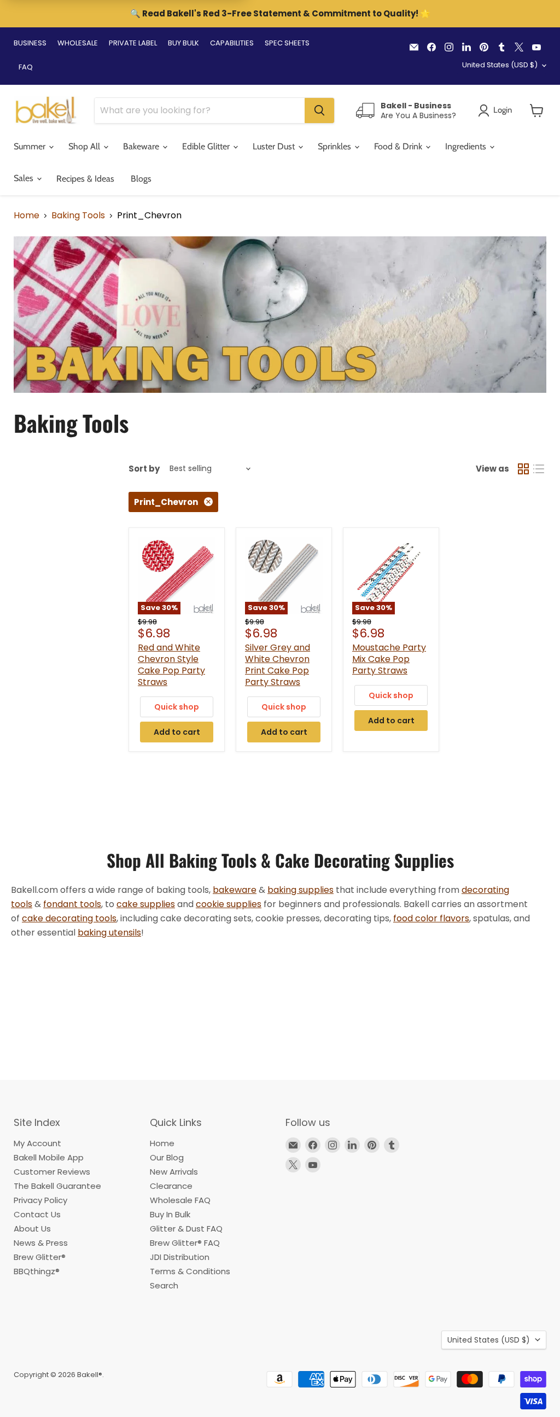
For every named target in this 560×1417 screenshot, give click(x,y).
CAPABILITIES (232, 43)
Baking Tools (78, 215)
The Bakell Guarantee (57, 1186)
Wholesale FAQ (180, 1200)
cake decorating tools (69, 918)
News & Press (41, 1242)
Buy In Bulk (170, 1214)
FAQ (26, 67)
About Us (32, 1228)
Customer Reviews (52, 1171)
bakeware (234, 890)
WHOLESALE (77, 43)
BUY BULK (183, 43)
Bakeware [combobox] (142, 146)
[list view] (538, 469)
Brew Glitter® (40, 1257)
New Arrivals (174, 1171)
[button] (536, 110)
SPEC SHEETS (287, 43)
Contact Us (37, 1214)
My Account (37, 1143)
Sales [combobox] (25, 178)
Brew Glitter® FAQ (185, 1242)
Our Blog (167, 1157)
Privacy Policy (40, 1200)
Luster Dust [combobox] (275, 146)
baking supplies (300, 890)
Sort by (144, 468)
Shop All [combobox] (85, 146)
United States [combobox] (500, 65)
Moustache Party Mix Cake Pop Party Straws (389, 659)
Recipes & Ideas (85, 178)
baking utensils (109, 932)
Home (26, 215)
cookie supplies (228, 904)
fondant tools (72, 904)
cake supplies (145, 904)
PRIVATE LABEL (133, 43)
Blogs (141, 178)
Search (164, 1285)
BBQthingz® (37, 1271)
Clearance (171, 1186)
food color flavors (431, 918)
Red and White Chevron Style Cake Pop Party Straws (171, 664)
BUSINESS (30, 43)
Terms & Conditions (190, 1271)
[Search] (319, 110)
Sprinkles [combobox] (335, 146)
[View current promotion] (280, 15)
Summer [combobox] (31, 146)
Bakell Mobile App (49, 1157)
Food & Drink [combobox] (399, 146)
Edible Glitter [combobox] (207, 146)
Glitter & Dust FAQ (186, 1228)
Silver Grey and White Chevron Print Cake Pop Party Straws (277, 664)
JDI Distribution (179, 1257)
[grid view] (523, 469)
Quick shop (176, 706)
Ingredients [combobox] (466, 146)
